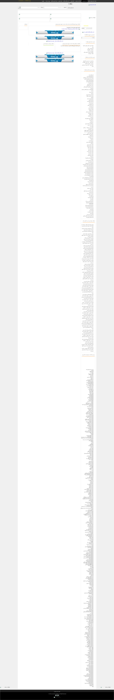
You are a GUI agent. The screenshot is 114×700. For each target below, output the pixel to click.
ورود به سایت (48, 1)
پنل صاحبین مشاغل (54, 1)
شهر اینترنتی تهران (57, 691)
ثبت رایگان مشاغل (66, 1)
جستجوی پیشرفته (71, 7)
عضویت (43, 1)
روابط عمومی (60, 1)
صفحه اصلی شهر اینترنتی (92, 1)
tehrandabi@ (86, 25)
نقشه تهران (72, 1)
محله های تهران (85, 1)
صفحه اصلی (94, 11)
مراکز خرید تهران (78, 1)
